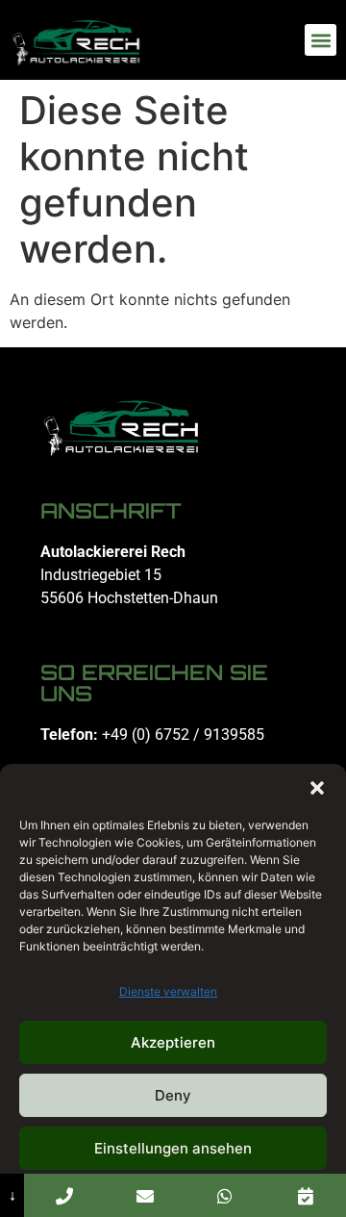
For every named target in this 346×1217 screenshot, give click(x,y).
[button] (317, 788)
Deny (173, 1095)
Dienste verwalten (168, 991)
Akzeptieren (173, 1042)
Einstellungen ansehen (173, 1148)
